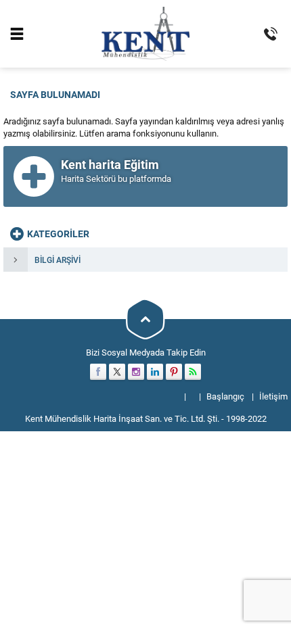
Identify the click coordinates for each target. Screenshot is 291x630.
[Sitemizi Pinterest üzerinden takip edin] (174, 372)
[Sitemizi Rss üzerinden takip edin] (193, 372)
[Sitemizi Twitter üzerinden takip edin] (117, 372)
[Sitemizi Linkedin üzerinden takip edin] (155, 372)
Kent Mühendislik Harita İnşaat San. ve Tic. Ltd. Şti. (122, 418)
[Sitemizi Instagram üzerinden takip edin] (136, 372)
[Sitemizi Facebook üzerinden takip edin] (98, 372)
